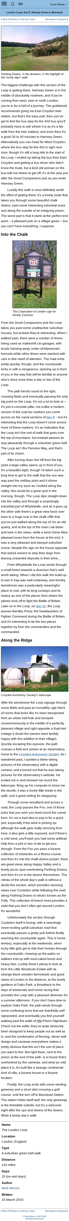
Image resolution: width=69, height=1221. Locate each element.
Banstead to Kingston (55, 19)
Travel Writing (58, 4)
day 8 (51, 417)
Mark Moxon (11, 1188)
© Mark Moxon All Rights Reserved (34, 1217)
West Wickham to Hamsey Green (19, 19)
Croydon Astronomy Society (39, 754)
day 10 (41, 606)
